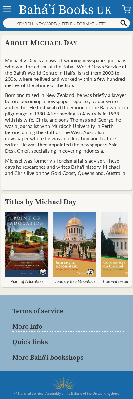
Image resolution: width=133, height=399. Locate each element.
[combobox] (66, 23)
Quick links (30, 341)
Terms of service (37, 310)
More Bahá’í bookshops (48, 357)
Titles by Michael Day (40, 202)
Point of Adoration (27, 281)
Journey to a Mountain (75, 281)
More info (27, 326)
